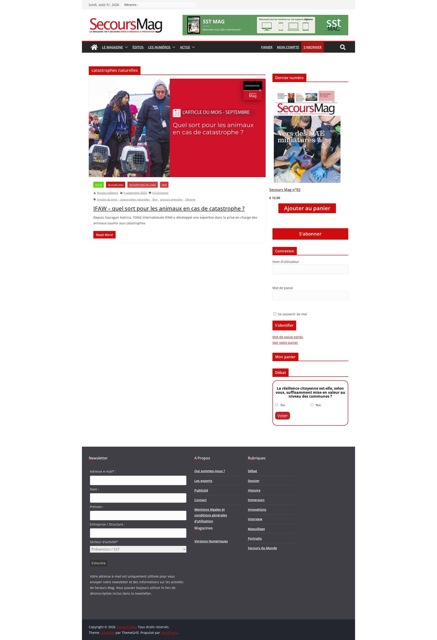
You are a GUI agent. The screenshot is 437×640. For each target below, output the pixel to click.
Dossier (253, 481)
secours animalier (171, 199)
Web (164, 184)
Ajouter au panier (307, 208)
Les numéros (159, 47)
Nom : (94, 489)
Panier (266, 47)
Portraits (255, 538)
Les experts (203, 481)
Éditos (138, 47)
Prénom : (97, 507)
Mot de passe (282, 288)
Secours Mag (115, 184)
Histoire (254, 490)
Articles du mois (107, 199)
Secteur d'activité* (104, 542)
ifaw (155, 199)
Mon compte (288, 47)
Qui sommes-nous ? (209, 471)
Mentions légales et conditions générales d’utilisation (210, 515)
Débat (252, 471)
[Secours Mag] (94, 47)
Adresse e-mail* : (103, 471)
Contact (200, 500)
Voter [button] (282, 415)
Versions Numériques (211, 541)
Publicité (201, 490)
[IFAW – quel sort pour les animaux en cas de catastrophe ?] (177, 128)
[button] (125, 47)
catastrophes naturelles (135, 199)
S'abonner (310, 234)
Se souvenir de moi (292, 314)
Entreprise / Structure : (107, 524)
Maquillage (256, 529)
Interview (255, 519)
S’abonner (313, 47)
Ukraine (190, 199)
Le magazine (112, 47)
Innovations (257, 509)
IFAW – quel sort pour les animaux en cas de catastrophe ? (169, 208)
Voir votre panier (285, 342)
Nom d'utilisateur (285, 261)
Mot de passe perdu (287, 337)
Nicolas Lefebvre (107, 193)
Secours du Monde (262, 548)
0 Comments (160, 193)
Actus (185, 47)
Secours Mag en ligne (142, 184)
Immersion (256, 500)
